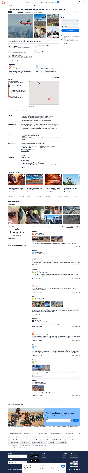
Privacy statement (11, 427)
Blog (63, 459)
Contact (43, 455)
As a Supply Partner (73, 455)
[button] (18, 12)
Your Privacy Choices (46, 460)
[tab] (15, 433)
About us (64, 455)
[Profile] (84, 2)
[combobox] (70, 227)
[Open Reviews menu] (79, 234)
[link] (16, 186)
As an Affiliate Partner (74, 459)
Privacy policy (44, 459)
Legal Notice (44, 457)
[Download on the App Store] (34, 460)
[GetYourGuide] (3, 2)
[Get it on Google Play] (34, 456)
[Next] (59, 69)
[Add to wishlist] (23, 175)
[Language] (79, 2)
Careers (64, 457)
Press (63, 460)
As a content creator (74, 457)
